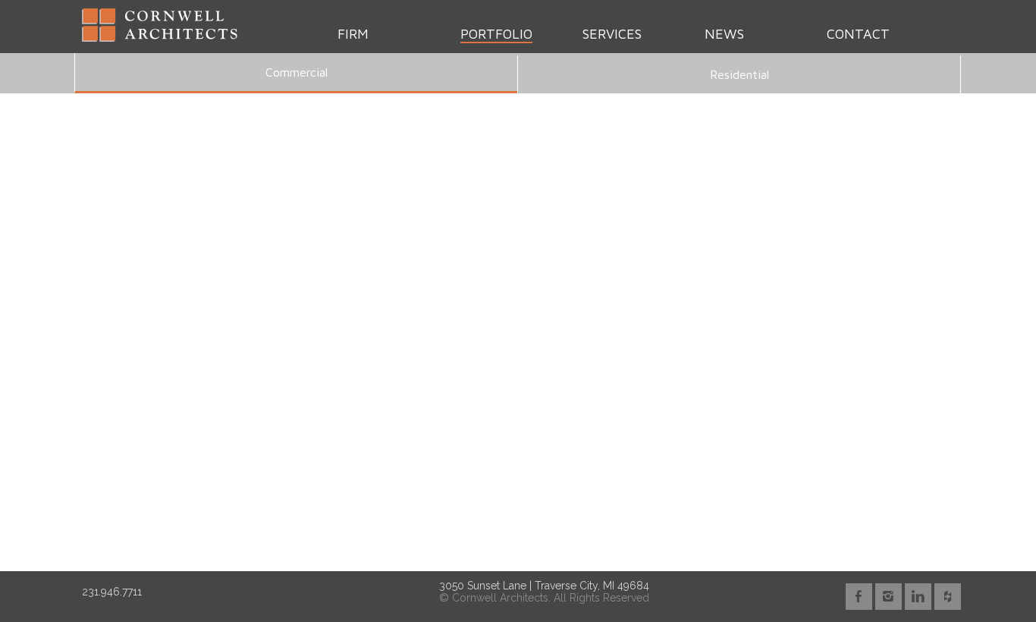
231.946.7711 (112, 592)
